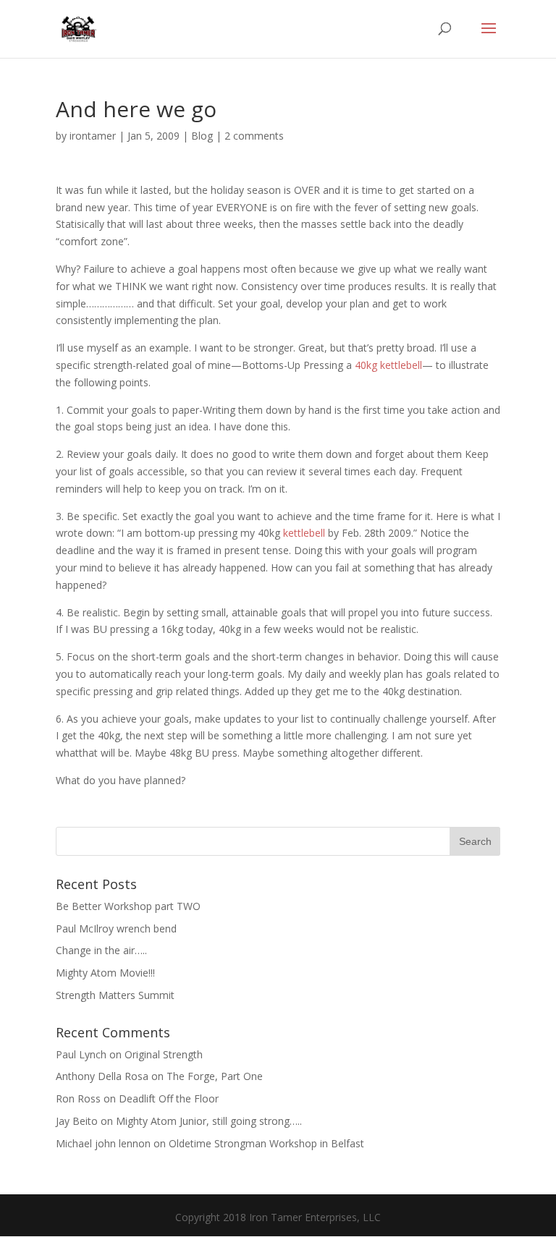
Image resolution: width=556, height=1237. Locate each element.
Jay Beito (77, 1121)
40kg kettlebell (388, 365)
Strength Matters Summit (115, 995)
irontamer (93, 136)
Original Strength (164, 1054)
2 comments (254, 136)
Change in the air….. (101, 950)
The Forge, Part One (215, 1076)
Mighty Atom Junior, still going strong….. (209, 1121)
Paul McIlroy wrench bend (116, 928)
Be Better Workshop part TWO (128, 906)
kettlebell (304, 533)
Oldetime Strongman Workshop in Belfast (266, 1143)
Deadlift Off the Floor (169, 1098)
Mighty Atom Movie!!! (105, 972)
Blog (202, 136)
